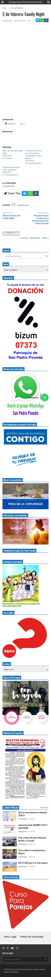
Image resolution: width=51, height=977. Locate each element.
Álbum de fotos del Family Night (11, 217)
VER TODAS (44, 807)
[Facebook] (46, 20)
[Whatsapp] (42, 20)
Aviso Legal (10, 936)
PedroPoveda (7, 21)
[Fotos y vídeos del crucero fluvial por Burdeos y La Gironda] (9, 841)
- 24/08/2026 (31, 819)
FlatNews (16, 972)
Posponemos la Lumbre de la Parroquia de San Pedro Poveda (40, 219)
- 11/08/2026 (31, 866)
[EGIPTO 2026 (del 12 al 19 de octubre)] (9, 867)
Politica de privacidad (31, 936)
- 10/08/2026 (31, 844)
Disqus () (45, 238)
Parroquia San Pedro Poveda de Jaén (25, 2)
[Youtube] (12, 948)
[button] (45, 397)
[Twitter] (38, 20)
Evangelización (8, 186)
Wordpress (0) (35, 238)
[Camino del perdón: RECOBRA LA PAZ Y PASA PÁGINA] (9, 829)
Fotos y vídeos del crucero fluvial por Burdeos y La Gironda (32, 839)
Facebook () (24, 238)
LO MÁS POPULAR (10, 807)
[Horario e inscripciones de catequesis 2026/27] (9, 816)
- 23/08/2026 (31, 831)
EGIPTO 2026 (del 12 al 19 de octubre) (32, 862)
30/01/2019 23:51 (20, 21)
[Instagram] (3, 948)
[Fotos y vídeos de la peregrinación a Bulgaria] (9, 854)
